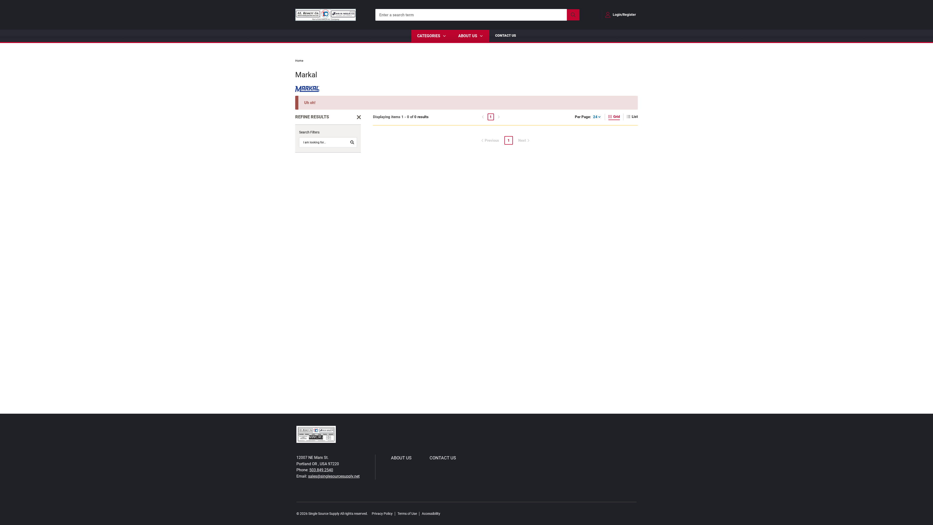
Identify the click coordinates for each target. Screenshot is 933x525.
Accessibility (431, 514)
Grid (616, 116)
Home (299, 60)
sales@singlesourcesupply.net (334, 476)
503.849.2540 (321, 470)
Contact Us (505, 35)
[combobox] (477, 14)
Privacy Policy (382, 514)
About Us (401, 457)
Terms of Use (407, 514)
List (635, 116)
